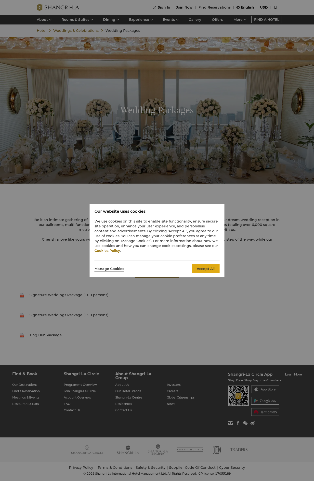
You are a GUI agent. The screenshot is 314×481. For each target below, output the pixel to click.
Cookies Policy (107, 250)
